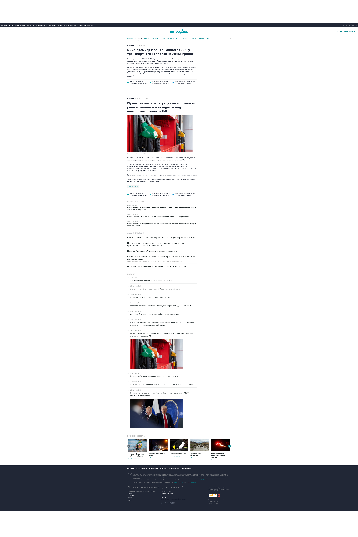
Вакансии (163, 468)
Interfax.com (30, 25)
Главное (130, 38)
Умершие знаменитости (178, 453)
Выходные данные (213, 501)
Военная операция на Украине (157, 454)
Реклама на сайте (174, 468)
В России (138, 38)
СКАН (162, 495)
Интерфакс (179, 31)
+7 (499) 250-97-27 (191, 482)
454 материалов (175, 456)
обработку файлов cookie (207, 480)
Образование (78, 25)
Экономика (155, 38)
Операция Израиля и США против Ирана (136, 455)
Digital (185, 38)
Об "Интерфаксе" (20, 25)
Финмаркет (52, 25)
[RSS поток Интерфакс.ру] (170, 503)
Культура (170, 38)
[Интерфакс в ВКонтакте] (168, 503)
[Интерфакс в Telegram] (165, 503)
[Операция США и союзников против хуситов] (220, 451)
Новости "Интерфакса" (167, 493)
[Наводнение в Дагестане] (199, 451)
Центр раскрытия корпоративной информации (173, 499)
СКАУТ (130, 497)
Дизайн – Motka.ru (213, 503)
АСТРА (130, 501)
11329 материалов (154, 458)
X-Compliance (131, 495)
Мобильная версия (7, 25)
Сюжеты (201, 38)
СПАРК (130, 493)
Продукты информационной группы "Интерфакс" (155, 487)
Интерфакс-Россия (41, 25)
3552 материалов (134, 459)
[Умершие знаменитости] (179, 451)
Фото (208, 38)
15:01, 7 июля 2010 (140, 45)
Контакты (130, 468)
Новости (193, 38)
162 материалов (195, 458)
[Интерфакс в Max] (173, 503)
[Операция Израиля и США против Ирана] (137, 451)
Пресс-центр (153, 468)
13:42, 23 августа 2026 (141, 99)
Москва (178, 38)
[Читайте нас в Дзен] (162, 503)
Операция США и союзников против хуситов (218, 455)
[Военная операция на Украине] (158, 451)
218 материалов (216, 460)
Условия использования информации (218, 500)
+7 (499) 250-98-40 (178, 482)
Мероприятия (88, 25)
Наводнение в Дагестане (195, 454)
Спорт (163, 38)
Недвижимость (68, 25)
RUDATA (163, 497)
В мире (146, 38)
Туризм (59, 25)
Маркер (130, 499)
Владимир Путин (133, 186)
